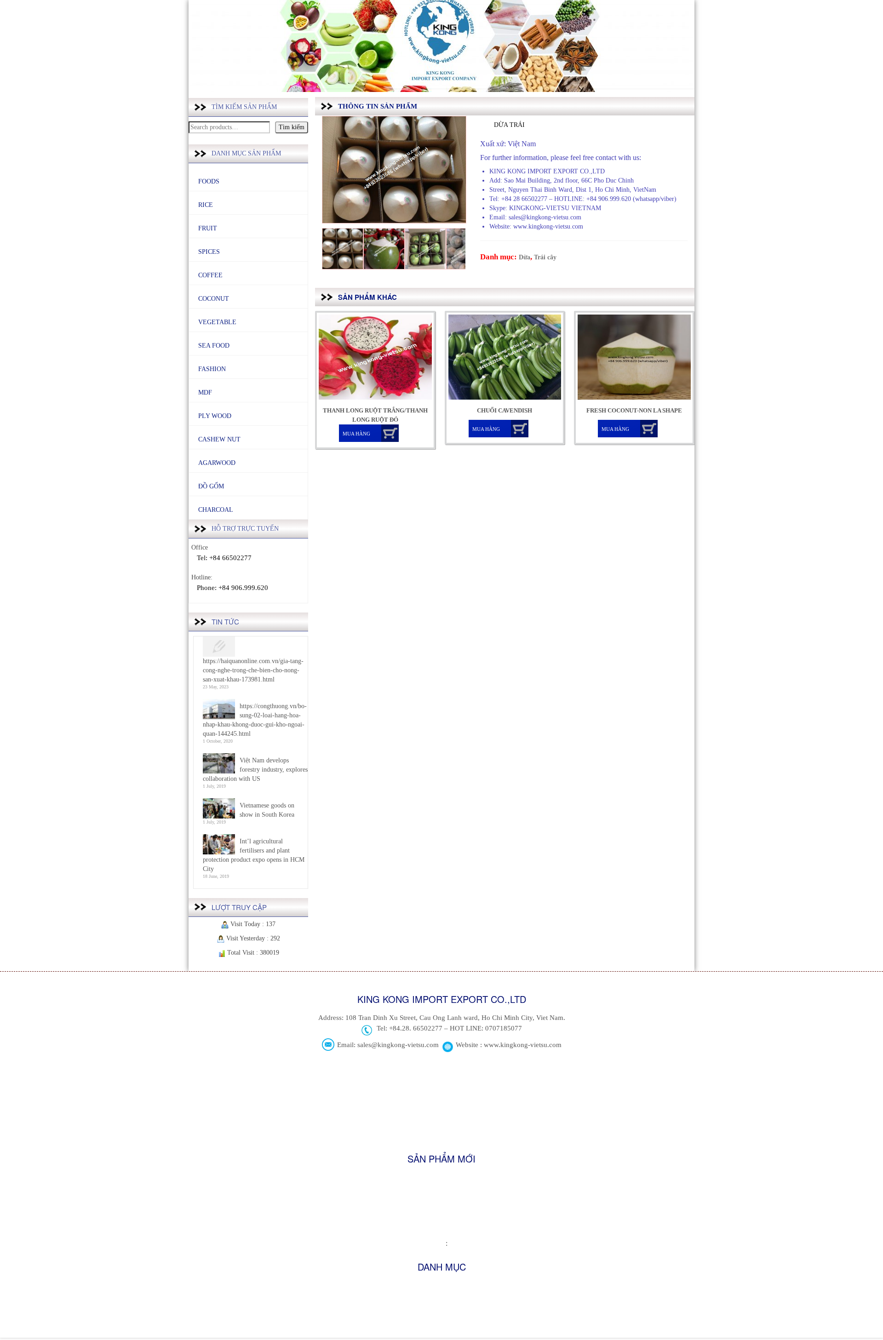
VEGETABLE (217, 322)
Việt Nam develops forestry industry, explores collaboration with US (255, 769)
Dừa (524, 257)
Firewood (441, 1191)
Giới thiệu (442, 1285)
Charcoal (215, 509)
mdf (205, 392)
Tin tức (441, 1299)
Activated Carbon (441, 1177)
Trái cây (545, 257)
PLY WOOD (214, 415)
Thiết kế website (424, 1243)
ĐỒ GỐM (211, 486)
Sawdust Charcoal (442, 1220)
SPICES (209, 251)
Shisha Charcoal (442, 1206)
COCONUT (213, 298)
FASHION (212, 369)
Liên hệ (442, 1328)
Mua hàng (356, 433)
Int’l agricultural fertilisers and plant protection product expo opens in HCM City (253, 855)
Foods (208, 181)
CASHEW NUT (219, 439)
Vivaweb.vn (464, 1243)
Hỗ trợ (441, 1314)
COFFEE (210, 275)
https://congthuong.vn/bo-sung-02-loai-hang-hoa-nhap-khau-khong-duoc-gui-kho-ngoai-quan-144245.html (255, 720)
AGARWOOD (216, 462)
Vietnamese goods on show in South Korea (267, 810)
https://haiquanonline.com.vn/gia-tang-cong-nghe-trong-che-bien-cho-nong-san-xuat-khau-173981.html (253, 670)
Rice (205, 204)
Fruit (207, 228)
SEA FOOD (213, 345)
